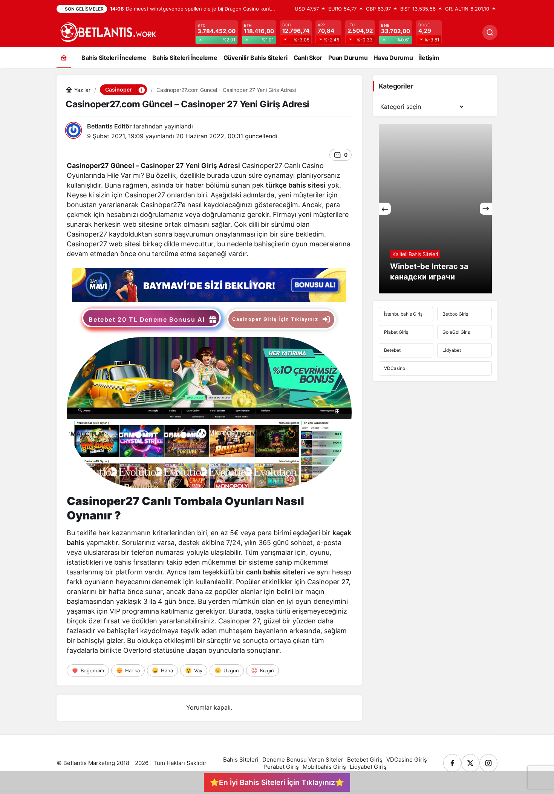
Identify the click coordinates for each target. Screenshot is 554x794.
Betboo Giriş (455, 314)
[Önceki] (385, 209)
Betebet (392, 350)
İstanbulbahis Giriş (403, 314)
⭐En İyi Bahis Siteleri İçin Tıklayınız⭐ (277, 782)
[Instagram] (488, 763)
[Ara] (489, 32)
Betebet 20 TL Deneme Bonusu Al (147, 319)
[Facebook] (452, 763)
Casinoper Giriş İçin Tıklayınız (275, 319)
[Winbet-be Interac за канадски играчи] (435, 208)
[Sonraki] (486, 209)
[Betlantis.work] (107, 31)
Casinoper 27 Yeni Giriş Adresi (190, 165)
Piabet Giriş (396, 332)
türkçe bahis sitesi (296, 185)
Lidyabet (451, 350)
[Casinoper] (209, 284)
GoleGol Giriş (456, 332)
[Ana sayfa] (63, 57)
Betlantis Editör (109, 126)
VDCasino (394, 368)
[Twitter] (470, 763)
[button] (141, 89)
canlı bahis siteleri (275, 572)
